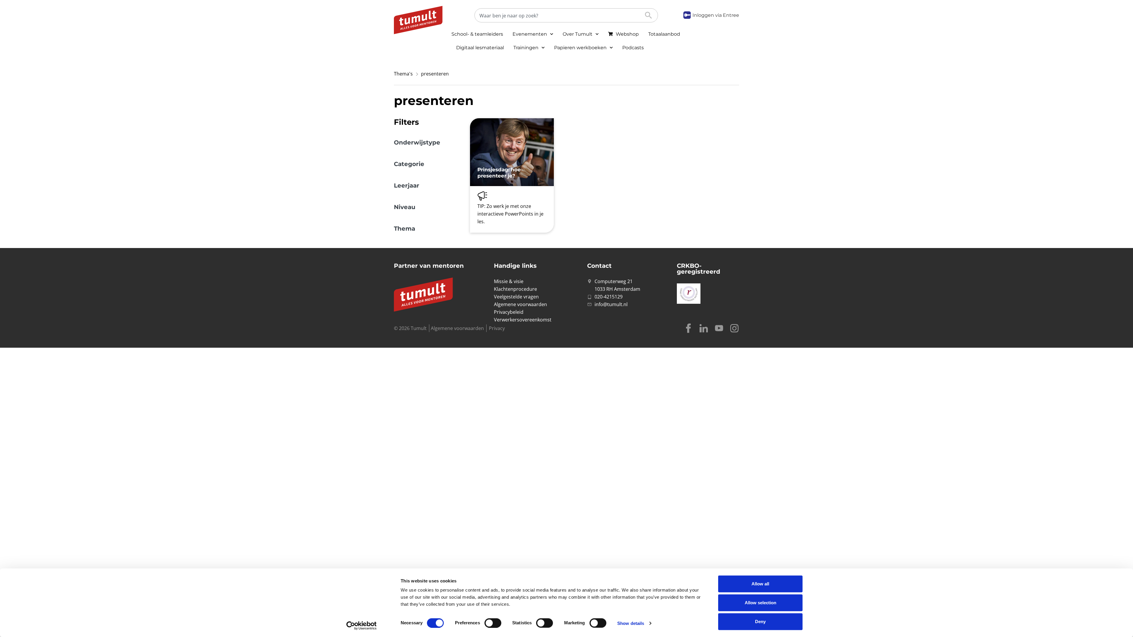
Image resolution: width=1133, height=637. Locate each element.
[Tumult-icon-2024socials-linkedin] (703, 328)
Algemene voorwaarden (457, 328)
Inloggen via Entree (715, 15)
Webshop (627, 34)
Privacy (497, 328)
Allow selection (760, 602)
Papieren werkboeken (580, 47)
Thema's (403, 73)
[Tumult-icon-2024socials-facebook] (688, 328)
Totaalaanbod (664, 34)
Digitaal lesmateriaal (480, 47)
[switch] (492, 623)
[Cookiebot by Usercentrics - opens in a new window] (361, 625)
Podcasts (633, 47)
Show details (630, 622)
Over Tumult (577, 34)
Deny (760, 621)
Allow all (760, 583)
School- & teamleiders (477, 34)
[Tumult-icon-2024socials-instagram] (734, 328)
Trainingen (525, 47)
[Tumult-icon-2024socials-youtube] (719, 328)
